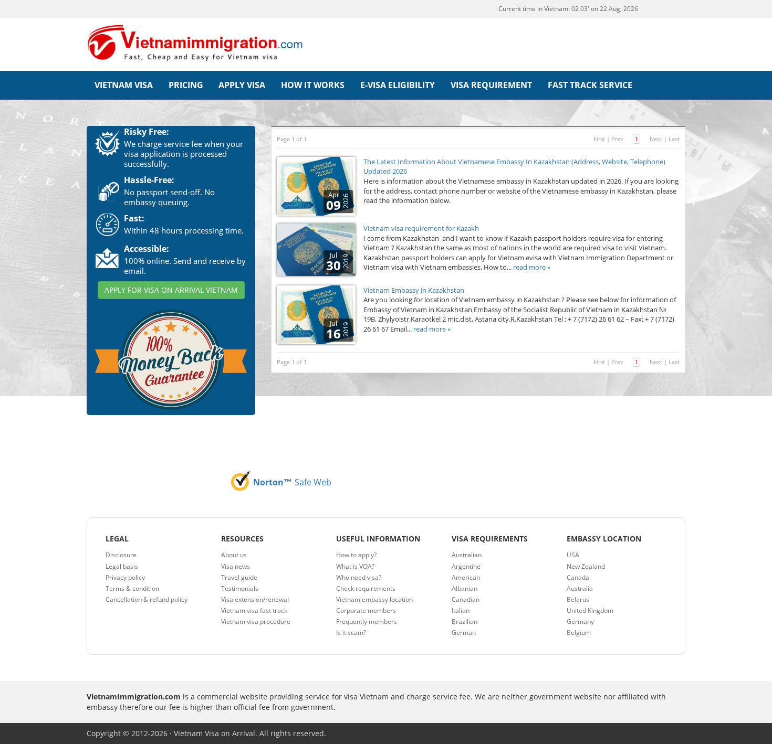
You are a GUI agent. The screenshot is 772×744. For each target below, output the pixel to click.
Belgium (579, 632)
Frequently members (366, 621)
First (599, 139)
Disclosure (121, 554)
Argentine (466, 566)
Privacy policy (125, 577)
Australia (580, 588)
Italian (461, 610)
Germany (580, 621)
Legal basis (122, 566)
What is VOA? (355, 566)
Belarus (578, 599)
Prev (617, 139)
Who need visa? (358, 577)
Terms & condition (132, 588)
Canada (578, 577)
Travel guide (239, 577)
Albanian (464, 588)
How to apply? (356, 554)
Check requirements (365, 588)
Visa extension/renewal (255, 599)
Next (656, 139)
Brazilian (464, 621)
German (464, 632)
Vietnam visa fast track (254, 610)
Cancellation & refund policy (146, 599)
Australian (467, 554)
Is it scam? (351, 632)
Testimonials (239, 588)
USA (573, 554)
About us (234, 554)
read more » (531, 267)
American (466, 577)
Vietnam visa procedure (255, 621)
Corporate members (366, 610)
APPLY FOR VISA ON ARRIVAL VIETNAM (171, 290)
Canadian (465, 599)
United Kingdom (590, 610)
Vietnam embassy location (374, 599)
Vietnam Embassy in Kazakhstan (413, 290)
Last (674, 139)
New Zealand (586, 566)
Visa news (235, 566)
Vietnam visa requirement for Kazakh (421, 228)
